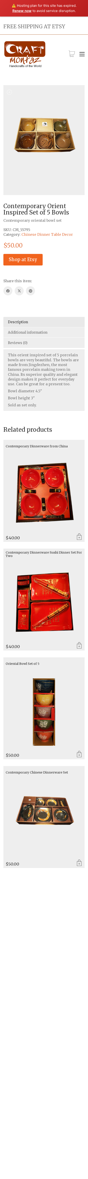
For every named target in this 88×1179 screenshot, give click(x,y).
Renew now (22, 11)
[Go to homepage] (24, 54)
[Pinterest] (30, 290)
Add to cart (79, 537)
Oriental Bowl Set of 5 (22, 663)
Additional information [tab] (27, 332)
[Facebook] (7, 290)
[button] (82, 54)
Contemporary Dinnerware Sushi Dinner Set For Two (44, 554)
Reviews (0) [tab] (18, 343)
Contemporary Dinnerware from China (37, 446)
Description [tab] (18, 322)
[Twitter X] (19, 290)
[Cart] (72, 54)
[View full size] (9, 92)
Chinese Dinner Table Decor (47, 234)
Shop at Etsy (23, 259)
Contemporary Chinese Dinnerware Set (37, 772)
